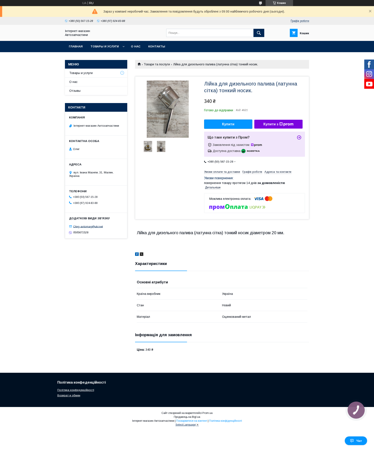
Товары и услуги (104, 46)
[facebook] (137, 255)
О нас (135, 46)
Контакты (156, 46)
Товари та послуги (157, 64)
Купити (228, 124)
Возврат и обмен (68, 395)
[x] (141, 255)
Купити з (270, 124)
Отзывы (75, 90)
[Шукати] (258, 33)
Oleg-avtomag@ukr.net (88, 226)
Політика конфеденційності (75, 390)
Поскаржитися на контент (191, 420)
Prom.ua (207, 413)
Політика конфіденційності (225, 420)
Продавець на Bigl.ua (187, 416)
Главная (76, 46)
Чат (359, 440)
